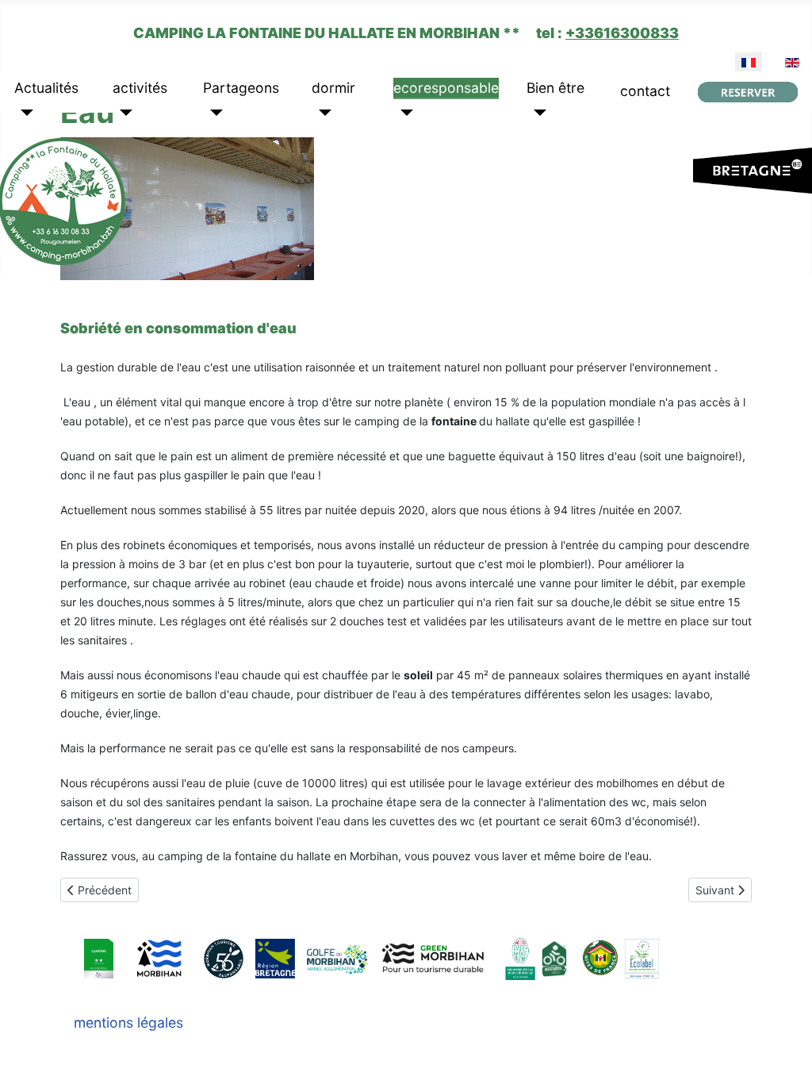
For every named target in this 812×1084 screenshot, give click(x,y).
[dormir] (321, 112)
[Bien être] (536, 112)
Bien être (555, 87)
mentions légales (128, 1022)
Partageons (241, 87)
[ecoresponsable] (403, 112)
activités (140, 87)
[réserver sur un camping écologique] (748, 92)
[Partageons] (213, 112)
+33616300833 (622, 33)
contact (645, 91)
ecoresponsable (446, 87)
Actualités (46, 87)
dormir (333, 87)
